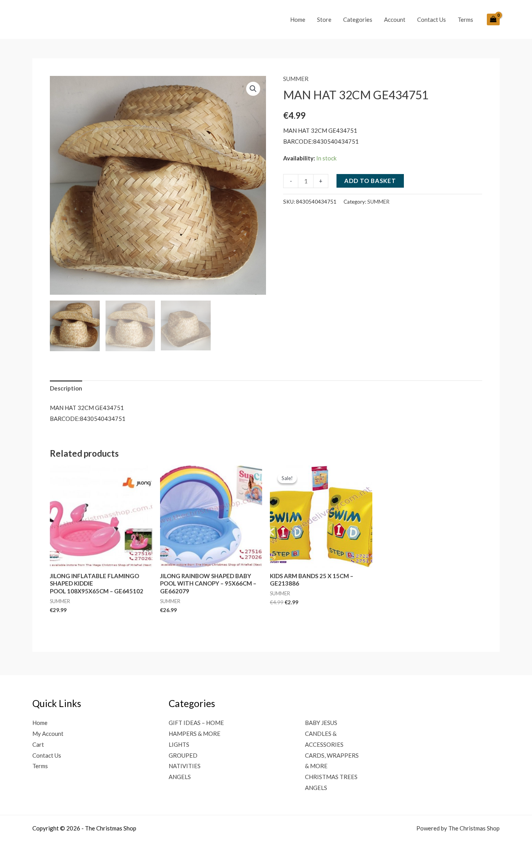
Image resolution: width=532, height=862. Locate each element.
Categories (357, 19)
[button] (253, 89)
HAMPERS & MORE (194, 733)
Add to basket (370, 180)
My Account (47, 733)
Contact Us (431, 19)
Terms (465, 19)
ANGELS (180, 776)
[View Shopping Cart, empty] (493, 19)
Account (394, 19)
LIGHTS (179, 744)
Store (324, 19)
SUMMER (295, 78)
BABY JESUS (321, 722)
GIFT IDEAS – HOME (196, 722)
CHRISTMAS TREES (331, 776)
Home (297, 19)
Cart (38, 744)
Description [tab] (66, 388)
